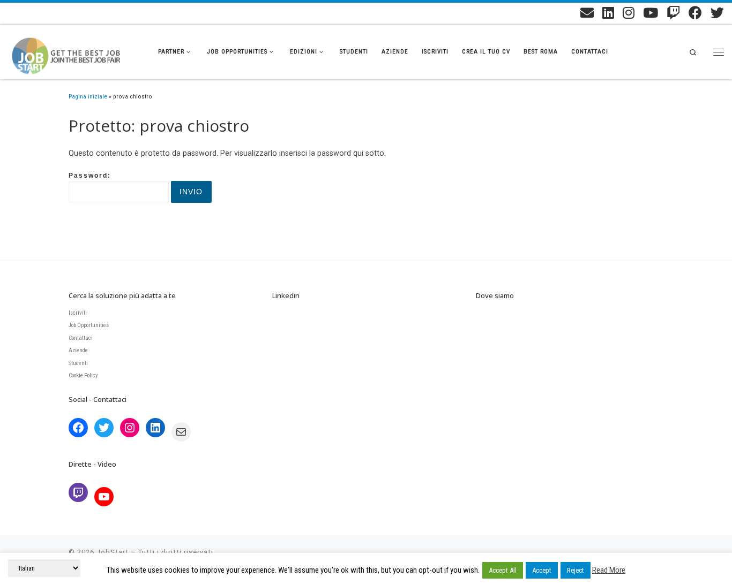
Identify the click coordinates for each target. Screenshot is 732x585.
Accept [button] (541, 570)
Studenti (78, 363)
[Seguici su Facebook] (695, 12)
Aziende (78, 350)
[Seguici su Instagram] (628, 12)
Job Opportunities (89, 325)
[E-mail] (587, 12)
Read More (608, 570)
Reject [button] (575, 570)
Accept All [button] (503, 570)
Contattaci (81, 338)
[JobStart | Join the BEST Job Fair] (75, 49)
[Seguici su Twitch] (673, 12)
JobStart (112, 552)
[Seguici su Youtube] (650, 12)
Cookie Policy (83, 375)
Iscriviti (78, 312)
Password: (90, 175)
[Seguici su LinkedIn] (608, 12)
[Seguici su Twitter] (717, 12)
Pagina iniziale (88, 96)
